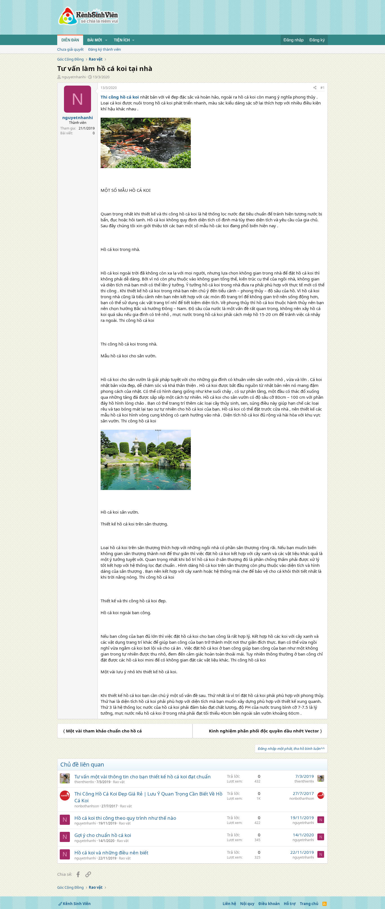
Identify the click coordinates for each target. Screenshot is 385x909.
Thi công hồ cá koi (120, 97)
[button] (106, 40)
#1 (322, 87)
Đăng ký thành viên (104, 49)
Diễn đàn (70, 40)
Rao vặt (119, 781)
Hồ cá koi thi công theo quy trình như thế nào (125, 818)
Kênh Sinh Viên (76, 903)
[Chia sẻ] (314, 88)
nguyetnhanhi (74, 76)
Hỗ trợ (290, 903)
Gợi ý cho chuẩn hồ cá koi (102, 835)
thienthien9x (84, 781)
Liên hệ (229, 903)
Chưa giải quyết (70, 49)
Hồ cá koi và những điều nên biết (111, 852)
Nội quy (247, 903)
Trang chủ (309, 903)
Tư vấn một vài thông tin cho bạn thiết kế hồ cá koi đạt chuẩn (142, 776)
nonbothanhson (86, 806)
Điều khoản (269, 903)
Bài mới (94, 40)
